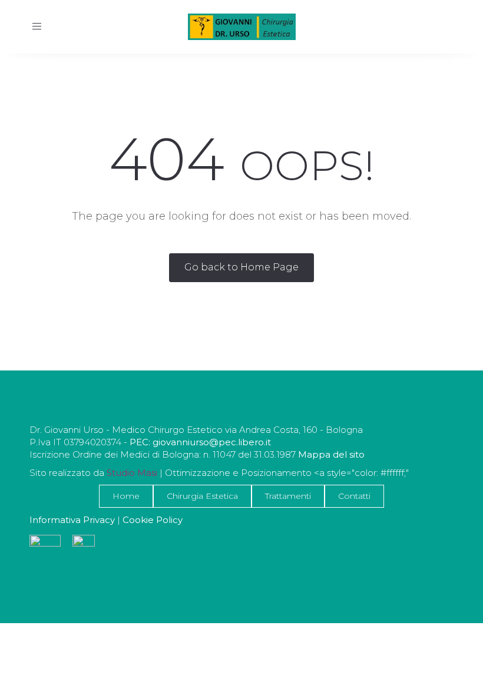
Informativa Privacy (72, 519)
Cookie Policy (153, 519)
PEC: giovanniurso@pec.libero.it (200, 442)
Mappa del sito (330, 454)
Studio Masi (132, 472)
